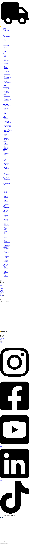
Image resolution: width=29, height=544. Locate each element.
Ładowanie (4, 206)
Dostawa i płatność (2, 337)
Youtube (1, 446)
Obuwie (4, 35)
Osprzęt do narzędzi (5, 247)
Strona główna (1, 295)
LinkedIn (1, 480)
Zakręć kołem (6, 543)
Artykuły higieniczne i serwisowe (7, 41)
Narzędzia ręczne (5, 231)
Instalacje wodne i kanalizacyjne (6, 157)
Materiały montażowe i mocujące (6, 79)
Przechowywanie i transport (6, 254)
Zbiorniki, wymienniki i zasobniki (6, 183)
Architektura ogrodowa (5, 95)
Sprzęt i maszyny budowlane (6, 87)
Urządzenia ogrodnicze (5, 128)
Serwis (1, 340)
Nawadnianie (4, 117)
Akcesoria (4, 29)
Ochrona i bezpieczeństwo (6, 45)
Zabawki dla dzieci (5, 149)
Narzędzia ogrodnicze (5, 104)
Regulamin (1, 342)
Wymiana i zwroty (2, 338)
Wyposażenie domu (5, 141)
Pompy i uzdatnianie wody (6, 177)
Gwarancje (1, 339)
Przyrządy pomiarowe (5, 265)
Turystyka (4, 273)
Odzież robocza (4, 53)
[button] (1, 285)
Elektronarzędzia (5, 211)
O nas (0, 344)
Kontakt (1, 343)
